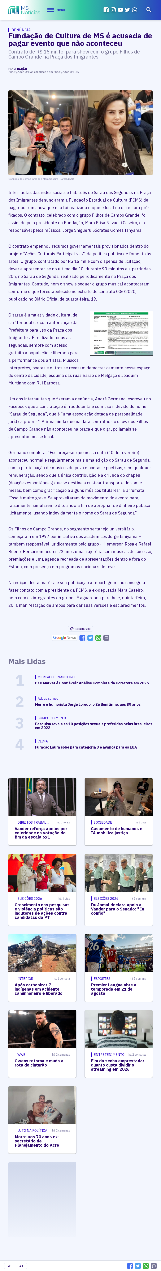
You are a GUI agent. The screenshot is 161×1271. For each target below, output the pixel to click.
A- (9, 1266)
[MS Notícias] (24, 10)
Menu (60, 10)
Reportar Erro (83, 628)
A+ (21, 1266)
